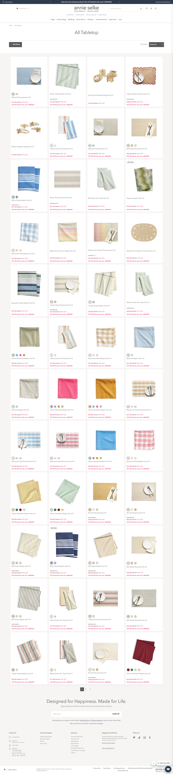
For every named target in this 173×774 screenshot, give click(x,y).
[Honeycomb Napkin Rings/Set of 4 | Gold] (105, 74)
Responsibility (75, 743)
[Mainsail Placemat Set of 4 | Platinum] (105, 126)
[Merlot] (55, 301)
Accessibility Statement (77, 748)
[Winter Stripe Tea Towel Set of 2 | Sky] (144, 282)
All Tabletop (18, 25)
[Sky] (24, 510)
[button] (16, 44)
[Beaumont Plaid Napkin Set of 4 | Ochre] (105, 335)
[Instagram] (144, 737)
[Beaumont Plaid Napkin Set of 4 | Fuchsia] (144, 438)
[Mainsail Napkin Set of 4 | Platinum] (29, 387)
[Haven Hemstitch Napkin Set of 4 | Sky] (67, 490)
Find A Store (8, 2)
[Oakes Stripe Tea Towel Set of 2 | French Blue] (67, 126)
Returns (42, 741)
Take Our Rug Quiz (91, 14)
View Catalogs (75, 746)
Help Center (43, 743)
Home (10, 25)
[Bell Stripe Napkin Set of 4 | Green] (29, 597)
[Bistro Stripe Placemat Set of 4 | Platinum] (67, 177)
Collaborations (101, 19)
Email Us (14, 740)
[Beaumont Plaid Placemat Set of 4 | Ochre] (144, 387)
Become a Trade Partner (108, 743)
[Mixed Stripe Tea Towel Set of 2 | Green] (67, 650)
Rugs (53, 19)
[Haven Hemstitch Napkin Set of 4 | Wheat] (29, 490)
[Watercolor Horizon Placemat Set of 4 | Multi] (105, 231)
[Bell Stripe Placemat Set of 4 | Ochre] (144, 126)
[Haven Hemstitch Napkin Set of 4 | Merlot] (144, 650)
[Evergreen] (16, 510)
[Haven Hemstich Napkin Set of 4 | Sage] (29, 335)
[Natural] (135, 145)
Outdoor (91, 19)
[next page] (90, 689)
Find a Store (15, 745)
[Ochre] (128, 145)
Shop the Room (80, 14)
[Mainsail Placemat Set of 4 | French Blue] (29, 74)
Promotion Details (45, 739)
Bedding (71, 19)
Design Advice (103, 14)
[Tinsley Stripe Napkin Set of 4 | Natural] (105, 282)
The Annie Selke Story (77, 736)
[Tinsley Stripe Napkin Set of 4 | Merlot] (29, 650)
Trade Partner (70, 14)
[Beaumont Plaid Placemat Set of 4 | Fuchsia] (67, 438)
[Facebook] (150, 737)
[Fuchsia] (16, 250)
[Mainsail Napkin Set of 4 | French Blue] (144, 335)
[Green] (131, 145)
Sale (120, 19)
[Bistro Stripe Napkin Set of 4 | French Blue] (29, 177)
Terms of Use (96, 768)
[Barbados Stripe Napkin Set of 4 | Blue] (29, 282)
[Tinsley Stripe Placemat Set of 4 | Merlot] (105, 597)
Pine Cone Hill (75, 739)
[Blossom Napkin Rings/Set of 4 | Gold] (29, 126)
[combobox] (156, 44)
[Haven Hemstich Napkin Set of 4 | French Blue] (105, 438)
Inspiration (113, 19)
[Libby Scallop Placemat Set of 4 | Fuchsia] (144, 74)
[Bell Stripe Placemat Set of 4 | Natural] (144, 543)
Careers (73, 752)
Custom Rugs (61, 19)
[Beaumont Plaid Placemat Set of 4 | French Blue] (29, 438)
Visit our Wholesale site (108, 748)
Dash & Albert (74, 741)
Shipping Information (46, 736)
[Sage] (55, 145)
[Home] (86, 11)
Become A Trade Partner (163, 2)
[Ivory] (93, 509)
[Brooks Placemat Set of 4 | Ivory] (105, 650)
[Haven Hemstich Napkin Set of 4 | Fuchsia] (67, 387)
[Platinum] (16, 94)
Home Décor (80, 19)
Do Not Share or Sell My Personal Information (140, 768)
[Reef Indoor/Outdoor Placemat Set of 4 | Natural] (144, 231)
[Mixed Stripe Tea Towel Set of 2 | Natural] (67, 597)
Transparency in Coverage (78, 750)
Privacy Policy (107, 768)
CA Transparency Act (119, 768)
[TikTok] (139, 737)
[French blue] (13, 94)
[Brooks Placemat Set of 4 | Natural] (144, 490)
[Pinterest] (134, 737)
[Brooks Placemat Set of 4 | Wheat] (105, 490)
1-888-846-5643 (16, 750)
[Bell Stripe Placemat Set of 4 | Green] (144, 597)
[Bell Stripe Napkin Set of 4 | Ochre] (105, 543)
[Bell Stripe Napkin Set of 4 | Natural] (29, 543)
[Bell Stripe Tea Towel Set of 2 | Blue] (105, 177)
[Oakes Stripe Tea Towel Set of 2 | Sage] (67, 335)
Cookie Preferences (123, 770)
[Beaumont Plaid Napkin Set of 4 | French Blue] (29, 231)
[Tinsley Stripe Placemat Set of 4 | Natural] (67, 282)
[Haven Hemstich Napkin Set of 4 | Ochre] (105, 387)
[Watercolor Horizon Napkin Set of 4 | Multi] (67, 231)
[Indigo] (16, 197)
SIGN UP (116, 714)
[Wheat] (13, 510)
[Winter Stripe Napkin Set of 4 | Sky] (67, 74)
